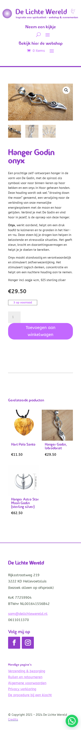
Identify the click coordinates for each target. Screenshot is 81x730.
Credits (13, 719)
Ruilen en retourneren (25, 677)
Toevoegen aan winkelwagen (40, 331)
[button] (66, 90)
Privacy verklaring (22, 689)
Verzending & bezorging (26, 671)
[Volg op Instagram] (28, 643)
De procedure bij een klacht (30, 695)
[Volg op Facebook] (14, 643)
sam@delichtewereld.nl (28, 614)
